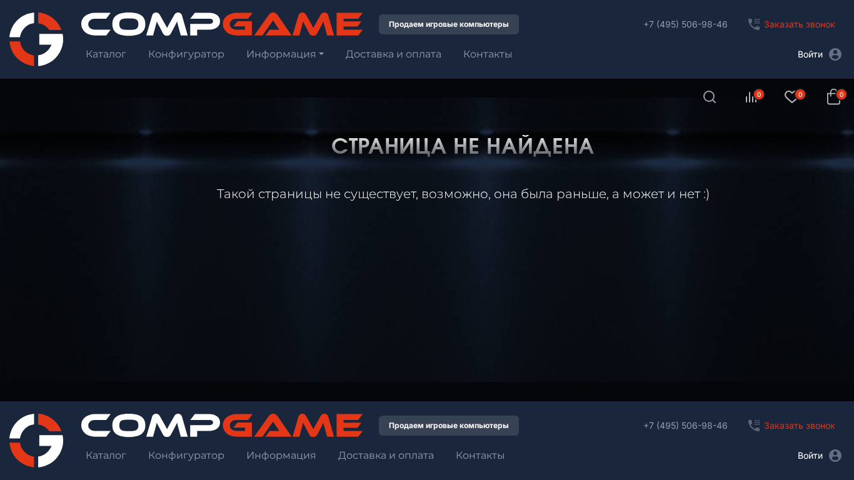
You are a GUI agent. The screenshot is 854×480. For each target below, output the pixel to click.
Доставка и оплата (393, 54)
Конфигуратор (186, 54)
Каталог (106, 54)
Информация (281, 54)
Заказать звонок (799, 24)
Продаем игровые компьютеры (449, 24)
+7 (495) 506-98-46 (685, 24)
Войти (810, 54)
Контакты (488, 54)
